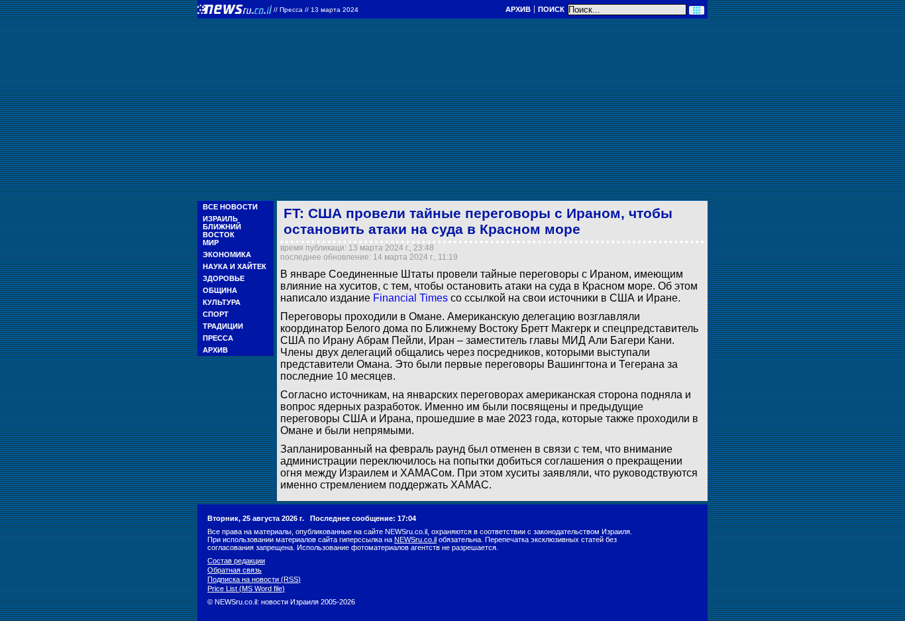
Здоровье (223, 278)
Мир (211, 243)
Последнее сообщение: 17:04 (363, 518)
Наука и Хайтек (234, 266)
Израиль (220, 219)
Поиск (551, 9)
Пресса (218, 338)
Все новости (230, 207)
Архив (518, 9)
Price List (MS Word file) (246, 589)
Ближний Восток (222, 231)
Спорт (216, 314)
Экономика (227, 254)
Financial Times (410, 298)
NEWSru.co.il (415, 539)
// (316, 9)
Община (220, 290)
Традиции (223, 326)
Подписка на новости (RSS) (254, 579)
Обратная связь (234, 570)
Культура (221, 302)
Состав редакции (236, 561)
